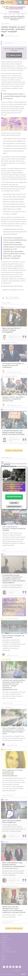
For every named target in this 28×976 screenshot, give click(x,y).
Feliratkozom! (14, 497)
